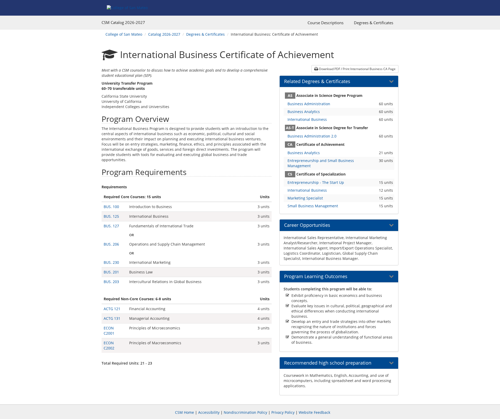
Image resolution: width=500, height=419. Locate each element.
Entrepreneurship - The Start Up (316, 182)
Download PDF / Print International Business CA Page (357, 69)
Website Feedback (314, 412)
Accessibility (209, 412)
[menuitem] (325, 23)
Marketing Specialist (305, 198)
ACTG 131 (112, 318)
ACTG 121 (112, 308)
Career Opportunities (307, 225)
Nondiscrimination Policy (245, 412)
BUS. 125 (111, 216)
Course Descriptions (325, 22)
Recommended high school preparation (327, 363)
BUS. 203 (111, 281)
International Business (307, 119)
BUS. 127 (111, 225)
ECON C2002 (109, 345)
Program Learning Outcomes (315, 276)
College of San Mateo (123, 34)
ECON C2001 (109, 331)
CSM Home (184, 412)
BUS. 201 (111, 272)
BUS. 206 (111, 244)
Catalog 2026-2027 (164, 34)
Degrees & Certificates (373, 22)
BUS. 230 (111, 262)
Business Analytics (304, 111)
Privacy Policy (283, 412)
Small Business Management (313, 205)
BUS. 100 (111, 206)
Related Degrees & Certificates (317, 81)
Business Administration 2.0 (312, 136)
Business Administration (309, 103)
